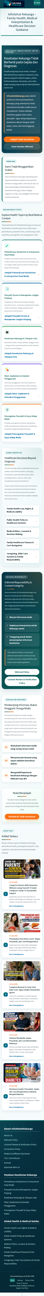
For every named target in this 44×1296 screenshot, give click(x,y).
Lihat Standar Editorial (22, 146)
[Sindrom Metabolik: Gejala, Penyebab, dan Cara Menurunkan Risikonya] (22, 1021)
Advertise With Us (12, 1167)
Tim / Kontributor (12, 1158)
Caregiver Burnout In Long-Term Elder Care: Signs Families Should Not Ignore (24, 990)
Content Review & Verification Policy (22, 681)
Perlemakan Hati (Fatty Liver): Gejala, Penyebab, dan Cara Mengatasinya (24, 940)
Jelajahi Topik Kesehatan (22, 139)
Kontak (7, 1162)
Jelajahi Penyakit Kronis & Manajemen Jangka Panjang (17, 318)
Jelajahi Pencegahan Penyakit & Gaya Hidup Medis (19, 436)
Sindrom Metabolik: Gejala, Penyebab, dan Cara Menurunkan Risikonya (23, 1041)
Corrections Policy (12, 1149)
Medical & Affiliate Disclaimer (17, 1153)
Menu (38, 3)
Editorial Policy (22, 672)
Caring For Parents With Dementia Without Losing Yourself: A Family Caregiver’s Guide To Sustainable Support (23, 889)
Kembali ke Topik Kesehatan (22, 816)
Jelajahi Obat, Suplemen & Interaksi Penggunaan (16, 395)
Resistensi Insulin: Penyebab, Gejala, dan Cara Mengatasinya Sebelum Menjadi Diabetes (24, 1092)
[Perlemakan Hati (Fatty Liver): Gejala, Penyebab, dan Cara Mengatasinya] (22, 922)
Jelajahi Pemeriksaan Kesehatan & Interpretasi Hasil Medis (20, 274)
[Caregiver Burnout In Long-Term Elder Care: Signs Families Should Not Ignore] (22, 971)
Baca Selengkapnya (16, 906)
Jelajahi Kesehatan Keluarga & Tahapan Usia (19, 355)
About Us (8, 1135)
